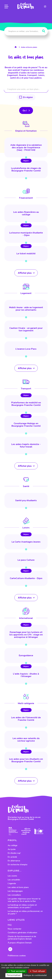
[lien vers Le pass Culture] (26, 560)
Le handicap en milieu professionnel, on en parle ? (25, 912)
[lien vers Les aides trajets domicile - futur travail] (26, 445)
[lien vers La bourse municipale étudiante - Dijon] (26, 234)
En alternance (14, 861)
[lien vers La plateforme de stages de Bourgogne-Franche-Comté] (26, 169)
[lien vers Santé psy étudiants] (26, 500)
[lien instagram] (45, 6)
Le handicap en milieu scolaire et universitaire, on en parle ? (22, 906)
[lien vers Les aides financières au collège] (26, 213)
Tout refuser (38, 971)
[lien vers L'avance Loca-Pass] (26, 348)
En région (28, 97)
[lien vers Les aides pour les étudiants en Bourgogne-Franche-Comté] (26, 760)
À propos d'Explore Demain (20, 943)
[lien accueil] (16, 47)
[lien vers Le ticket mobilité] (26, 253)
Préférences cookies (17, 955)
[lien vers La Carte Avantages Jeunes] (26, 541)
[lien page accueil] (25, 5)
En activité (12, 857)
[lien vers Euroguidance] (26, 655)
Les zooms (12, 876)
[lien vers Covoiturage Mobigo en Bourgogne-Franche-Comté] (26, 424)
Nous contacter (14, 929)
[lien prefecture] (13, 831)
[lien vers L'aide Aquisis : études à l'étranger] (26, 675)
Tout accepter (17, 971)
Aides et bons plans (29, 47)
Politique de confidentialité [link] (35, 975)
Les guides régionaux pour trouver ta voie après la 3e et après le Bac (24, 900)
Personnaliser (14, 975)
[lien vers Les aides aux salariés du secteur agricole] (26, 739)
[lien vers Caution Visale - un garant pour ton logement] (26, 329)
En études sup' (14, 853)
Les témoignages (15, 891)
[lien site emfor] (38, 831)
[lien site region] (26, 831)
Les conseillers (14, 895)
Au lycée (12, 849)
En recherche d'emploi (17, 864)
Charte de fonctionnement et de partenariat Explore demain (22, 937)
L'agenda (12, 883)
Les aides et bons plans (18, 887)
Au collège (12, 845)
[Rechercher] (43, 31)
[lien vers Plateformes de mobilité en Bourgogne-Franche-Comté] (26, 404)
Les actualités (14, 880)
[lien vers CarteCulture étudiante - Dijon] (26, 578)
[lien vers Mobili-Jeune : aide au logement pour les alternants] (26, 308)
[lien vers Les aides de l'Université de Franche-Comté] (26, 719)
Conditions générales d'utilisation (22, 932)
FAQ (10, 925)
